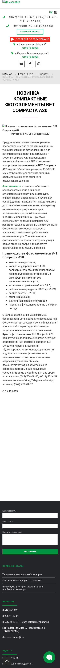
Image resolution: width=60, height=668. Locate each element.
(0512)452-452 (10, 610)
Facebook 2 (30, 64)
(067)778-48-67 (10, 622)
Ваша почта (7, 521)
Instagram (39, 64)
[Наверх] (7, 661)
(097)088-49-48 (25, 25)
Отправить (30, 551)
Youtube (21, 64)
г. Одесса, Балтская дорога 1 (17, 663)
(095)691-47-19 (10, 616)
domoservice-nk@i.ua (13, 637)
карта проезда (30, 47)
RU (55, 12)
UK (51, 12)
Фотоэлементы (11, 186)
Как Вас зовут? (9, 511)
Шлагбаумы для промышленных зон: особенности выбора (22, 588)
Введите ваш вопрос (12, 532)
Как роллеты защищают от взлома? (22, 580)
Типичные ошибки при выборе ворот (22, 574)
